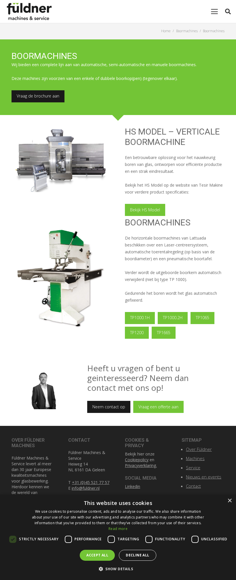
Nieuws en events (203, 477)
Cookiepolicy (137, 459)
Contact (193, 486)
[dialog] (118, 537)
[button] (214, 11)
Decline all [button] (137, 555)
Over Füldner (199, 449)
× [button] (229, 501)
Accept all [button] (97, 555)
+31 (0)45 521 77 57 (90, 482)
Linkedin (132, 486)
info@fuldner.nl (86, 488)
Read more (118, 528)
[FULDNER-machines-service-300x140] (29, 11)
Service (193, 467)
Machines (195, 458)
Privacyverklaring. (141, 465)
